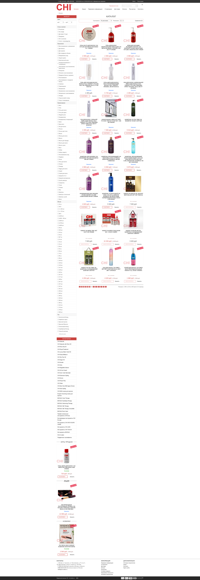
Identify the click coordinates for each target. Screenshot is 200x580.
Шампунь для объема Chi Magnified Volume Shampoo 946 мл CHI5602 (88, 158)
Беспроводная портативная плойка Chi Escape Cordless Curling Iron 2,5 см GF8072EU (67, 507)
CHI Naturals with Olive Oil (64, 344)
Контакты (140, 9)
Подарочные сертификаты (65, 437)
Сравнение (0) (138, 20)
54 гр (60, 248)
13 (98, 286)
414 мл (60, 305)
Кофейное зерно (63, 319)
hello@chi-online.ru (62, 569)
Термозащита (62, 86)
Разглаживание (63, 77)
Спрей (60, 171)
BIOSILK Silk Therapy (63, 406)
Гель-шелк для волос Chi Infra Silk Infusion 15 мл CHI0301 (66, 467)
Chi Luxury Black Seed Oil (64, 352)
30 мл (60, 227)
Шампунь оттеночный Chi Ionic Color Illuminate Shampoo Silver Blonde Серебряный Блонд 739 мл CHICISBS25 (111, 196)
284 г (60, 213)
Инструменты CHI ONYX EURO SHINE (66, 423)
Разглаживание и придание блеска (66, 80)
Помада (61, 166)
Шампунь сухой (63, 196)
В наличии (61, 29)
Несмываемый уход (64, 154)
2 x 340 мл (61, 209)
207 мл (60, 281)
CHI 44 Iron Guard (62, 370)
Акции (84, 9)
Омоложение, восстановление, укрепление (67, 67)
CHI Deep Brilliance (63, 354)
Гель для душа (62, 112)
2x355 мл (61, 220)
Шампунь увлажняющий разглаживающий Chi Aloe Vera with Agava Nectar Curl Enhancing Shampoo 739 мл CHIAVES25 (133, 159)
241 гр (60, 286)
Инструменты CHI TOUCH (65, 429)
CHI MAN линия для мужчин (65, 391)
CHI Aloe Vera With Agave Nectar (66, 386)
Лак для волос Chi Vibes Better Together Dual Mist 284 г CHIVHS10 (111, 269)
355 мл (60, 300)
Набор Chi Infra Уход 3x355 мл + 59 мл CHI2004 (111, 231)
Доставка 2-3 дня (63, 34)
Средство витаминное (64, 178)
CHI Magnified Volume (63, 367)
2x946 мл (61, 225)
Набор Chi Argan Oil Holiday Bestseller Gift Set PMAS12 (133, 194)
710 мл (60, 307)
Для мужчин (62, 50)
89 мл (60, 258)
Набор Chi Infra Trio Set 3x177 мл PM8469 (89, 231)
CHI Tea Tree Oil (62, 357)
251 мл (60, 288)
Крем (60, 121)
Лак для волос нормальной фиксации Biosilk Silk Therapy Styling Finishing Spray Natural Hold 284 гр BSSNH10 (133, 85)
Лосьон (60, 128)
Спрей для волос (63, 173)
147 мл (60, 267)
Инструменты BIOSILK (64, 432)
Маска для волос (63, 136)
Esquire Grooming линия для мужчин (65, 394)
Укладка (61, 95)
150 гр (60, 272)
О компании (108, 9)
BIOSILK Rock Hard (63, 411)
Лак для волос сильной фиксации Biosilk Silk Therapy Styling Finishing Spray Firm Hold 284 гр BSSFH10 (89, 122)
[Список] (83, 20)
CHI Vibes (60, 383)
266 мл (60, 291)
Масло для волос (63, 143)
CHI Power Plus (62, 380)
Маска (60, 133)
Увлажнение (62, 88)
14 (101, 286)
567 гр (60, 237)
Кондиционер (62, 117)
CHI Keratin (60, 362)
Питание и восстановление (66, 73)
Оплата (124, 9)
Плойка (61, 164)
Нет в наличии (62, 38)
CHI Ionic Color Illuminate (64, 372)
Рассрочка (132, 9)
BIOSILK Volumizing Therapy (65, 403)
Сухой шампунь (63, 180)
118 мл (60, 262)
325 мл (60, 230)
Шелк (60, 199)
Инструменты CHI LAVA (64, 427)
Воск (60, 105)
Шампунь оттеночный (64, 194)
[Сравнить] (57, 446)
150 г (60, 206)
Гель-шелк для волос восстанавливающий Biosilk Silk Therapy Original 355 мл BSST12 (111, 84)
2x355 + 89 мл (62, 218)
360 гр (60, 302)
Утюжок (61, 187)
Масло (60, 138)
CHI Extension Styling (63, 375)
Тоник (60, 185)
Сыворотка (61, 182)
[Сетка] (81, 20)
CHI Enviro (60, 378)
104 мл (60, 260)
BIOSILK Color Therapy (64, 398)
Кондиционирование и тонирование (64, 63)
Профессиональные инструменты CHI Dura (64, 414)
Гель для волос (63, 110)
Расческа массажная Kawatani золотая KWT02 (66, 546)
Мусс (60, 147)
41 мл (60, 244)
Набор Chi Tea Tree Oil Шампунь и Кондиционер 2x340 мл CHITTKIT (89, 269)
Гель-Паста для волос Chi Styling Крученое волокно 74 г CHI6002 (89, 47)
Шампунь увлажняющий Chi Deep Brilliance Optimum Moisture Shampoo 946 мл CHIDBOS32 (111, 158)
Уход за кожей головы (64, 98)
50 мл (60, 246)
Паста (60, 159)
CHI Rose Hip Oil (62, 346)
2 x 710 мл (61, 211)
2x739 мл (61, 223)
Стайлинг (61, 84)
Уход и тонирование (64, 100)
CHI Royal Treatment (63, 349)
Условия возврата (105, 571)
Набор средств (62, 152)
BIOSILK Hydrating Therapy (65, 400)
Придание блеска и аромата (66, 75)
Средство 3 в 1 (62, 175)
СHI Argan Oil (61, 359)
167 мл (60, 274)
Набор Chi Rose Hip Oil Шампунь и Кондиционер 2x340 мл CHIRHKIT (133, 232)
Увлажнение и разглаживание (66, 93)
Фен (60, 189)
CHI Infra (60, 365)
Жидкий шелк (62, 114)
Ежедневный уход (63, 55)
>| (105, 286)
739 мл (60, 309)
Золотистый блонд (63, 317)
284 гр (60, 293)
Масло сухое (62, 145)
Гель (60, 107)
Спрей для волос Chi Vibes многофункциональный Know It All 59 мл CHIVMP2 (133, 269)
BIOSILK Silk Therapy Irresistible (66, 408)
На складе (61, 31)
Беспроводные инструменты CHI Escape (66, 419)
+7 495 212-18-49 (62, 566)
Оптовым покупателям (107, 574)
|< (79, 286)
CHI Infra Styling (62, 388)
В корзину (62, 476)
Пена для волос (63, 161)
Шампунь (61, 192)
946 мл (60, 312)
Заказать (72, 476)
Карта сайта (126, 567)
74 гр (60, 253)
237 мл (60, 284)
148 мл (60, 270)
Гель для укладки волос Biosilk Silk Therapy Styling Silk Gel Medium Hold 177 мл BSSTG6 (89, 84)
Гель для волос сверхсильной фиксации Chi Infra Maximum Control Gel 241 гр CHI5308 (111, 47)
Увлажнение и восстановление (67, 91)
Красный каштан (63, 321)
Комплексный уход (63, 60)
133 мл (60, 265)
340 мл (60, 298)
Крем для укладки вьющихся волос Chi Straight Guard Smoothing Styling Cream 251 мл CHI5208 (133, 47)
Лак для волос (62, 126)
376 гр (60, 232)
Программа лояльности (107, 572)
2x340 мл (61, 216)
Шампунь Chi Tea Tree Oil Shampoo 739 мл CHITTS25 (133, 120)
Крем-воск (61, 124)
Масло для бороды (64, 140)
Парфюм (61, 157)
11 (93, 286)
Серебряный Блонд (64, 328)
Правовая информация (95, 9)
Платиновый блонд (64, 326)
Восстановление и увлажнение (67, 46)
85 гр (60, 255)
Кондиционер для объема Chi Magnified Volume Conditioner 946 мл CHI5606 (89, 195)
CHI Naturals (61, 341)
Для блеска (62, 48)
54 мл (60, 234)
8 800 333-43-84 (62, 567)
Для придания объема (64, 53)
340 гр (60, 295)
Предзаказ (61, 36)
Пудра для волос (63, 168)
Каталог (76, 9)
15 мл (60, 241)
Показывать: (116, 20)
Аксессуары (61, 435)
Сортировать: (96, 20)
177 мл (60, 277)
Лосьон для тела (63, 131)
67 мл (60, 239)
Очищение (61, 70)
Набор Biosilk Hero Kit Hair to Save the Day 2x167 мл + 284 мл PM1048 (111, 121)
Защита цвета (62, 58)
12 (96, 286)
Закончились (129, 207)
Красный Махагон (63, 324)
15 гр (60, 204)
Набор (60, 150)
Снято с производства (64, 41)
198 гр (60, 279)
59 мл (60, 251)
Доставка (117, 9)
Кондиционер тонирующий (66, 119)
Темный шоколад (63, 331)
